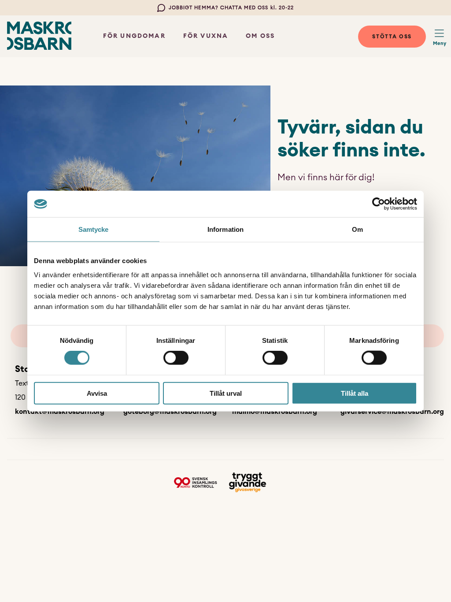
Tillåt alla (354, 393)
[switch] (176, 358)
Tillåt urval (226, 393)
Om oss (260, 36)
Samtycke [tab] (93, 229)
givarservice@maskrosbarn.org (392, 411)
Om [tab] (357, 229)
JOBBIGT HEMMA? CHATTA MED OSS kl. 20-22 (231, 7)
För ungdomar (134, 36)
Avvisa (97, 393)
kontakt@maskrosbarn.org (59, 411)
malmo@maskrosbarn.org (274, 411)
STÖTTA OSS (392, 36)
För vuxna (205, 36)
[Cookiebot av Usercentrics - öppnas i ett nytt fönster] (378, 204)
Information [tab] (225, 229)
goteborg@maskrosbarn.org (170, 411)
